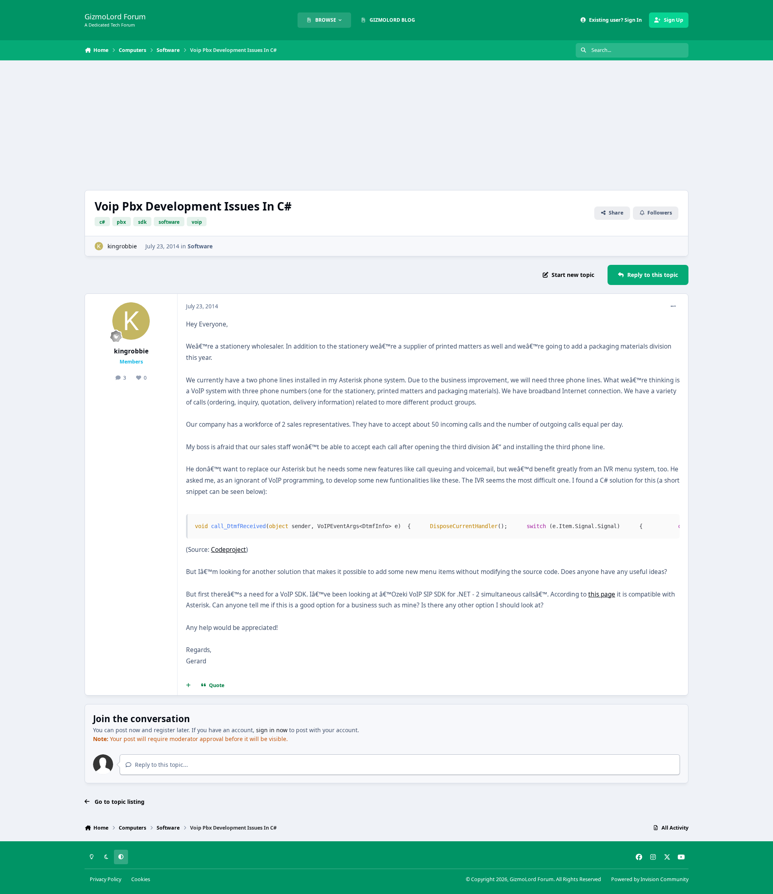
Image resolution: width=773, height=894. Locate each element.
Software (200, 246)
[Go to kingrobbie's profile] (99, 246)
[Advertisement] (386, 125)
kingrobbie (122, 246)
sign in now (271, 730)
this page (601, 594)
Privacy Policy (105, 879)
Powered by (649, 879)
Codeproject (228, 549)
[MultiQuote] (188, 685)
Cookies (140, 879)
